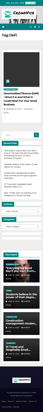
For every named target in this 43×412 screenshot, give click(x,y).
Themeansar (27, 395)
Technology (10, 343)
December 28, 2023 (14, 109)
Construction (11, 317)
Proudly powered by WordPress (18, 392)
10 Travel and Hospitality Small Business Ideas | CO (19, 349)
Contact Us (33, 401)
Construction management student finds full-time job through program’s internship (20, 175)
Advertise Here (21, 401)
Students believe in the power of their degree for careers (21, 297)
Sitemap (16, 407)
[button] (31, 27)
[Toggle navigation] (39, 27)
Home (4, 401)
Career (8, 290)
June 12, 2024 (14, 275)
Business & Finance (10, 89)
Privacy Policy (7, 407)
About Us (11, 401)
